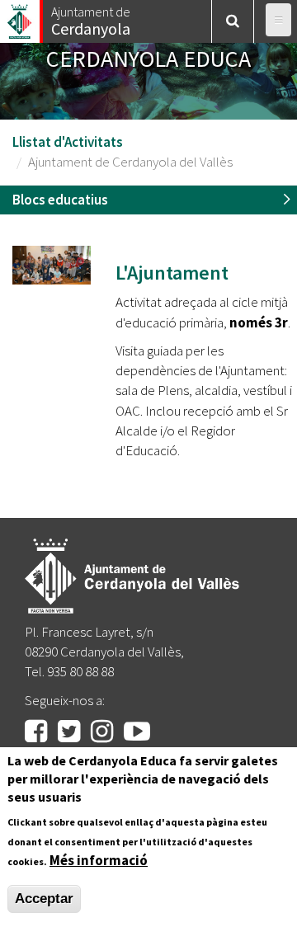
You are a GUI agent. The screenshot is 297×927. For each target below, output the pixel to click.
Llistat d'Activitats (67, 142)
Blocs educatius (60, 200)
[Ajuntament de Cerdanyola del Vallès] (20, 17)
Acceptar (44, 898)
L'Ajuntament (172, 272)
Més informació (99, 860)
